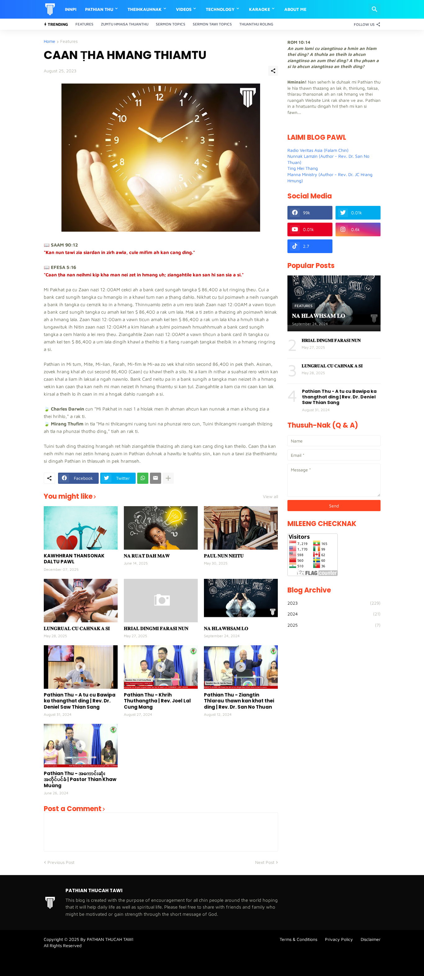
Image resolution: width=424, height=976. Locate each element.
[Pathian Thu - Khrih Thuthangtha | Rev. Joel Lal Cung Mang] (161, 667)
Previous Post (60, 862)
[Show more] (168, 478)
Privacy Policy (339, 939)
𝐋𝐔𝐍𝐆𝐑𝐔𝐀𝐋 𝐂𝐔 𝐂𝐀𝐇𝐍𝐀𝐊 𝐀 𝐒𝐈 (77, 628)
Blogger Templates (62, 959)
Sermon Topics (170, 24)
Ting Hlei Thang (302, 168)
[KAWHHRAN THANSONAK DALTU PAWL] (81, 528)
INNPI (70, 9)
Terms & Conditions (298, 939)
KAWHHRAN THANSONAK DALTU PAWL (74, 559)
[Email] (155, 478)
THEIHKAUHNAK (145, 9)
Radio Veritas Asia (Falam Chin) (318, 150)
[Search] (375, 9)
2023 (334, 603)
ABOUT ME (295, 9)
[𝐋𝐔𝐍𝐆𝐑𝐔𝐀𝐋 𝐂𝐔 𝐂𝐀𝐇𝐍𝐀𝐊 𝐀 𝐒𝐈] (81, 600)
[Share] (273, 71)
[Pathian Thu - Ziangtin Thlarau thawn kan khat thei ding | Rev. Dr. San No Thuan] (241, 667)
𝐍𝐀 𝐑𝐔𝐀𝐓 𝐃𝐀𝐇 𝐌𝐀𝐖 (147, 556)
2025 (334, 625)
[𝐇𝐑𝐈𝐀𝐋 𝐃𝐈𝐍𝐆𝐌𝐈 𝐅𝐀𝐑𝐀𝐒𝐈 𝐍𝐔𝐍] (161, 600)
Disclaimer (371, 939)
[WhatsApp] (142, 478)
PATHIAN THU (99, 9)
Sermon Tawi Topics (212, 24)
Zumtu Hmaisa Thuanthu (124, 24)
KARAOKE (259, 9)
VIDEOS (184, 9)
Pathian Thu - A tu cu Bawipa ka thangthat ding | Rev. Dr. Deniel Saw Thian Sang (79, 701)
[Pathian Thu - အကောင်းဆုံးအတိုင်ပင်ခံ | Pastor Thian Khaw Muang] (81, 745)
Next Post (264, 862)
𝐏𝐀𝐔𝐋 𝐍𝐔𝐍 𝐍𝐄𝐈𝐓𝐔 (224, 556)
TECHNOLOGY (220, 9)
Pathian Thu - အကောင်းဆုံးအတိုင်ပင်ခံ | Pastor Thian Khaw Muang (80, 779)
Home (49, 41)
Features (84, 24)
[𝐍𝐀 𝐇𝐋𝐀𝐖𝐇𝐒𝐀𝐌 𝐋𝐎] (241, 600)
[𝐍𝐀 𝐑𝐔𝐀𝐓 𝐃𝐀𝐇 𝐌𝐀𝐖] (161, 528)
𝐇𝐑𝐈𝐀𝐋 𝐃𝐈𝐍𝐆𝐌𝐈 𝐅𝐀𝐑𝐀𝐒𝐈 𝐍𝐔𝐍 (156, 628)
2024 (334, 613)
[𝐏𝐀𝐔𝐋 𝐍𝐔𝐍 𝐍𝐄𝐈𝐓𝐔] (241, 528)
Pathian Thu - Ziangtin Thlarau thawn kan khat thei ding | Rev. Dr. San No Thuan (239, 701)
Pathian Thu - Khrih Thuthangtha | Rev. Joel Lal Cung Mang (157, 701)
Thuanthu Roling (256, 24)
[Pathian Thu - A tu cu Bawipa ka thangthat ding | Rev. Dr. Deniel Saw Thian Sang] (81, 667)
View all (270, 496)
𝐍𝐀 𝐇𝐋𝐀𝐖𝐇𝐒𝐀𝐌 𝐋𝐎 (226, 628)
